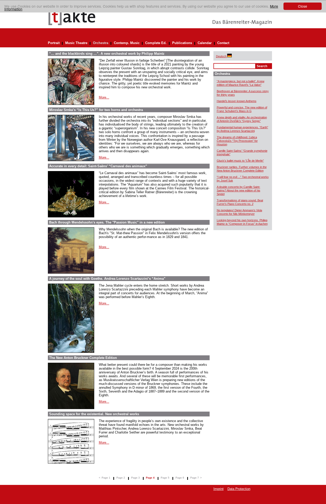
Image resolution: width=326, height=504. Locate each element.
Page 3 (135, 477)
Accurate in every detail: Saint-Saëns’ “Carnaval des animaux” (98, 166)
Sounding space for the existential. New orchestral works (94, 414)
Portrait (54, 43)
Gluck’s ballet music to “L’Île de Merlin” (240, 160)
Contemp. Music (127, 43)
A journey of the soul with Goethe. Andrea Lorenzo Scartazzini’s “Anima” (107, 279)
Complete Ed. (156, 43)
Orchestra (100, 43)
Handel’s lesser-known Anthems (236, 101)
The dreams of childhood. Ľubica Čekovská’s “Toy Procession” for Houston (237, 141)
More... (104, 97)
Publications (182, 43)
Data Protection (238, 489)
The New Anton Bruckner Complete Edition (83, 358)
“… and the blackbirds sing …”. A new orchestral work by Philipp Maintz (107, 53)
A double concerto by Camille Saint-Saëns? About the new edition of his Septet (238, 190)
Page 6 (179, 477)
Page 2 (120, 477)
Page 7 (194, 477)
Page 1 (106, 477)
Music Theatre (76, 43)
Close (302, 6)
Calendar (205, 43)
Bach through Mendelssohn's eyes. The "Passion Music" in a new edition (107, 222)
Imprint (218, 489)
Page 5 (165, 477)
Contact (223, 43)
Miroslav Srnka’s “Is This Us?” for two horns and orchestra (96, 110)
